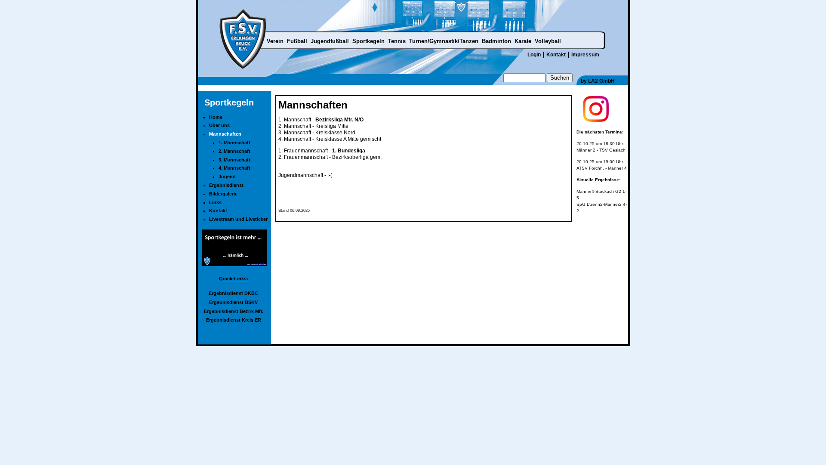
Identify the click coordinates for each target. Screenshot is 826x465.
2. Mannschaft (234, 151)
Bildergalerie (223, 193)
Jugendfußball (330, 41)
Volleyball (548, 41)
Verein (275, 41)
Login (534, 55)
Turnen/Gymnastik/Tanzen (443, 41)
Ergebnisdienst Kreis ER (233, 319)
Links (215, 202)
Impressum (585, 55)
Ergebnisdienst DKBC (233, 293)
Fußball (297, 41)
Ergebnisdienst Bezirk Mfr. (233, 311)
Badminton (496, 41)
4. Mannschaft (234, 167)
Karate (523, 41)
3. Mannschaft (234, 159)
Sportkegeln (368, 41)
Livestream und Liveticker (238, 219)
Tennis (397, 41)
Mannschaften (225, 133)
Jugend (227, 176)
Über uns (219, 125)
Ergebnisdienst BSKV (233, 302)
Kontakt (556, 55)
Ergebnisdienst (226, 185)
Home (215, 117)
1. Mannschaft (234, 142)
